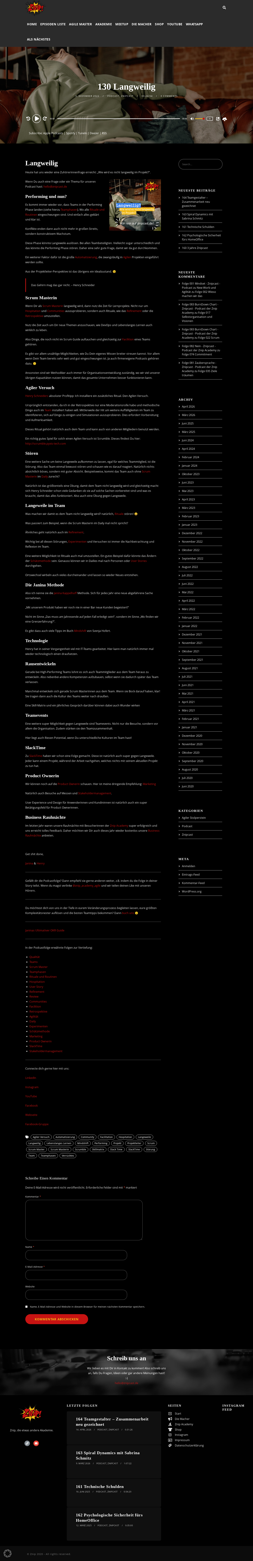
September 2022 (192, 558)
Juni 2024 (188, 440)
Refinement (134, 311)
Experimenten (77, 541)
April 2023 (188, 499)
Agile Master (80, 24)
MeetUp (121, 24)
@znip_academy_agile (87, 885)
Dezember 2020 (192, 736)
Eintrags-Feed (191, 874)
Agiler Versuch (41, 1137)
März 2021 (188, 710)
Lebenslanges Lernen (59, 1143)
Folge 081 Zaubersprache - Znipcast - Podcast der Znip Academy (199, 367)
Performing (100, 1143)
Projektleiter (134, 1143)
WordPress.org (192, 891)
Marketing (149, 784)
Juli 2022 (187, 575)
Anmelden (188, 866)
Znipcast (127, 96)
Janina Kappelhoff (65, 593)
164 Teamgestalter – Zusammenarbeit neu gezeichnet (196, 202)
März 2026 (188, 415)
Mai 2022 (187, 592)
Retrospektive (34, 316)
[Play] (37, 118)
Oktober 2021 (190, 651)
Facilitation (106, 1137)
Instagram (32, 1087)
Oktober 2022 (190, 550)
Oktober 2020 (190, 752)
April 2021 (188, 702)
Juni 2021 (188, 685)
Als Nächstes (38, 39)
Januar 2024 (189, 466)
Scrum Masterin (53, 306)
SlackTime (35, 756)
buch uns (128, 913)
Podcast (113, 96)
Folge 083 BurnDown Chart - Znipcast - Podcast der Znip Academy (200, 308)
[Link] (27, 1443)
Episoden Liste (53, 24)
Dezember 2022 (192, 533)
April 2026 (188, 406)
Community (87, 1137)
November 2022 (192, 541)
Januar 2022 (189, 626)
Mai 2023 (187, 491)
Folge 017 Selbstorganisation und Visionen (197, 317)
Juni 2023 (188, 482)
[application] (119, 118)
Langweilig (34, 1143)
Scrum (151, 1143)
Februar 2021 (190, 719)
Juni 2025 (188, 423)
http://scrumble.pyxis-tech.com (45, 443)
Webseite (31, 1115)
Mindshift (80, 631)
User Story (36, 987)
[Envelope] (36, 1443)
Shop (159, 24)
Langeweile (144, 1137)
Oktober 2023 (190, 474)
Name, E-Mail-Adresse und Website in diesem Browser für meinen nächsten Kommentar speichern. (87, 1306)
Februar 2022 (190, 617)
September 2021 (192, 660)
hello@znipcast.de (55, 186)
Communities (56, 311)
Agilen (127, 257)
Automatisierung (86, 257)
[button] (7, 1553)
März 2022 (188, 609)
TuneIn (82, 133)
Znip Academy (119, 826)
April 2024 (188, 449)
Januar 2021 (189, 727)
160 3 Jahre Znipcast (195, 248)
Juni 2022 (188, 584)
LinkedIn (30, 1078)
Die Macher (141, 24)
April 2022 (188, 601)
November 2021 (192, 643)
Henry (41, 863)
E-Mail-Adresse (35, 1266)
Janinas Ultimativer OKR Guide (44, 930)
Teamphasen (69, 210)
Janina (29, 863)
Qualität (34, 957)
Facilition (128, 339)
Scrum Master (38, 967)
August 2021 (190, 668)
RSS (104, 133)
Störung (150, 1149)
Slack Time (116, 1149)
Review (33, 996)
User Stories (139, 561)
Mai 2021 (187, 693)
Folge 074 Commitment (197, 354)
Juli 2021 (187, 677)
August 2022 (190, 567)
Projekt (117, 1143)
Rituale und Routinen (43, 977)
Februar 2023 (190, 516)
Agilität (33, 1016)
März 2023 (188, 508)
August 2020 (190, 769)
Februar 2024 (190, 457)
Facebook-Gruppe (37, 1124)
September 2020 (192, 761)
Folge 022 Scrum (208, 338)
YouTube (174, 24)
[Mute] (192, 119)
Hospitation (33, 311)
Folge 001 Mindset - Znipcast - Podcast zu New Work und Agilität (201, 288)
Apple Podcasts (53, 133)
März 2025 (188, 432)
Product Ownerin (69, 784)
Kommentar (33, 1196)
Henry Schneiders (36, 396)
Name (29, 1247)
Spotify (70, 133)
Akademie (103, 24)
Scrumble (80, 1149)
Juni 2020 (188, 786)
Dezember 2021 (192, 634)
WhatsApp (194, 24)
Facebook (31, 1105)
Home (32, 24)
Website (30, 1286)
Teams (33, 962)
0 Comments (169, 96)
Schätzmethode (40, 561)
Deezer (94, 133)
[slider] (200, 121)
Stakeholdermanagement (94, 793)
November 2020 (192, 744)
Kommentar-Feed (193, 883)
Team (48, 410)
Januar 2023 (189, 525)
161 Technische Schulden (198, 227)
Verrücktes (68, 1155)
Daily (44, 476)
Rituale (119, 514)
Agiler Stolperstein (194, 818)
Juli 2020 (187, 778)
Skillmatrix (98, 1149)
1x (210, 119)
